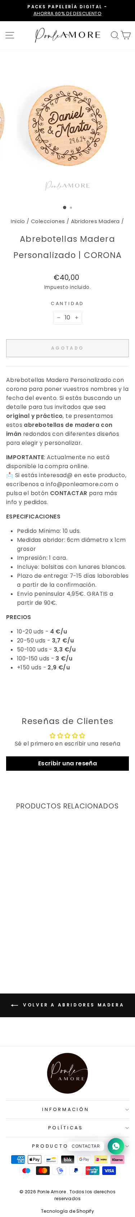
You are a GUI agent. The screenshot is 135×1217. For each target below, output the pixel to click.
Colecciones (48, 221)
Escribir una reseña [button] (67, 763)
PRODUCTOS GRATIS (65, 1146)
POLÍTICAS (65, 1128)
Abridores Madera (95, 221)
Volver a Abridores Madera (73, 1005)
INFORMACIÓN (65, 1109)
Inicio (18, 221)
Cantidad (67, 303)
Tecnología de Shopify (67, 1211)
